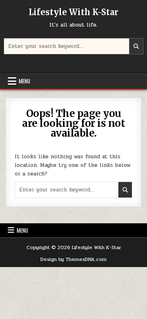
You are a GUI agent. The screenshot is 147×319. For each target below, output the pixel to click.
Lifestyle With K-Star (73, 12)
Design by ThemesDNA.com (73, 259)
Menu (24, 81)
